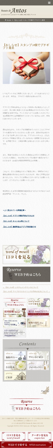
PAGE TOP (45, 390)
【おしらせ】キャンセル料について (16, 221)
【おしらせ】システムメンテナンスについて (20, 287)
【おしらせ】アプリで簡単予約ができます (18, 216)
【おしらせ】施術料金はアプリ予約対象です (19, 227)
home (9, 20)
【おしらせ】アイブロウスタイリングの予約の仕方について (26, 291)
